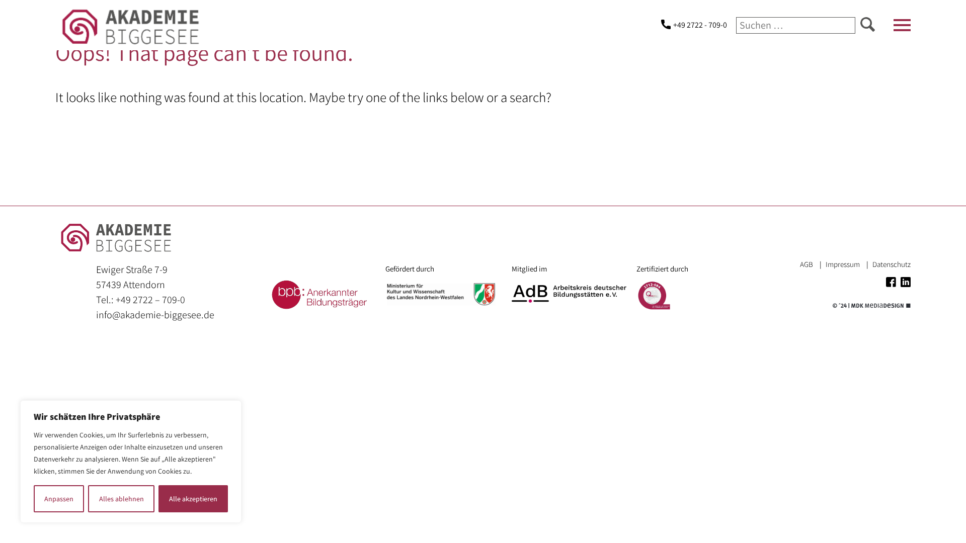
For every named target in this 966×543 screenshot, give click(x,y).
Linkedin (906, 282)
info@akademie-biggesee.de (155, 314)
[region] (131, 461)
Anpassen (58, 498)
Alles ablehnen (121, 498)
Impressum (843, 264)
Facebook (891, 282)
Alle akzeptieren (193, 498)
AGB (806, 264)
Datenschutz (891, 264)
